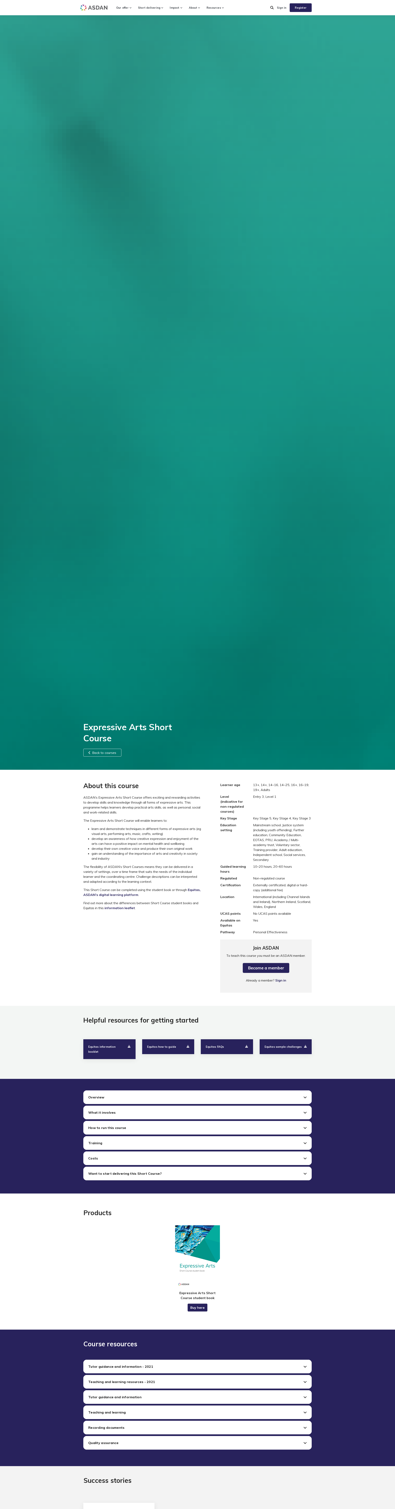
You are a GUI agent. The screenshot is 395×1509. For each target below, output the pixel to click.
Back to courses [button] (104, 753)
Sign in (281, 7)
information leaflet (120, 908)
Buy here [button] (197, 1307)
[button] (272, 7)
